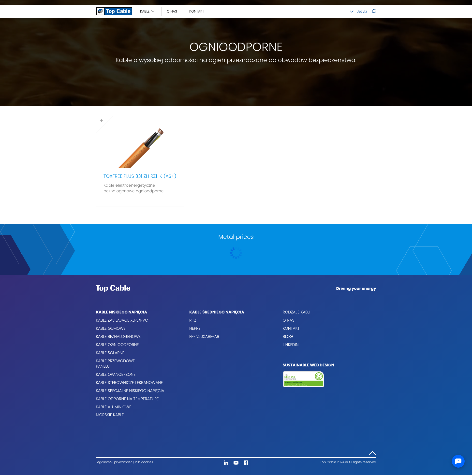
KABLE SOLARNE (110, 353)
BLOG (288, 336)
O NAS (172, 11)
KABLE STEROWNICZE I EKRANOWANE (129, 382)
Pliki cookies (144, 462)
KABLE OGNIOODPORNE (117, 344)
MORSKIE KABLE (110, 415)
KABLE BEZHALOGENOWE (118, 336)
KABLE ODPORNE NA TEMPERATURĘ (127, 399)
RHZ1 (193, 320)
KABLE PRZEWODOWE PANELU (115, 363)
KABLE (144, 11)
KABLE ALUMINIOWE (113, 407)
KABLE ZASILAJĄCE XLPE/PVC (122, 320)
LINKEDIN (290, 344)
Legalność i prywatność (114, 462)
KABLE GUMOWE (111, 328)
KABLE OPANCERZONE (115, 374)
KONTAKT (196, 11)
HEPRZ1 (195, 328)
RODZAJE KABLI (296, 312)
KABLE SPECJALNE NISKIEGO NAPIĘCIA (130, 390)
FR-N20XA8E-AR (204, 336)
